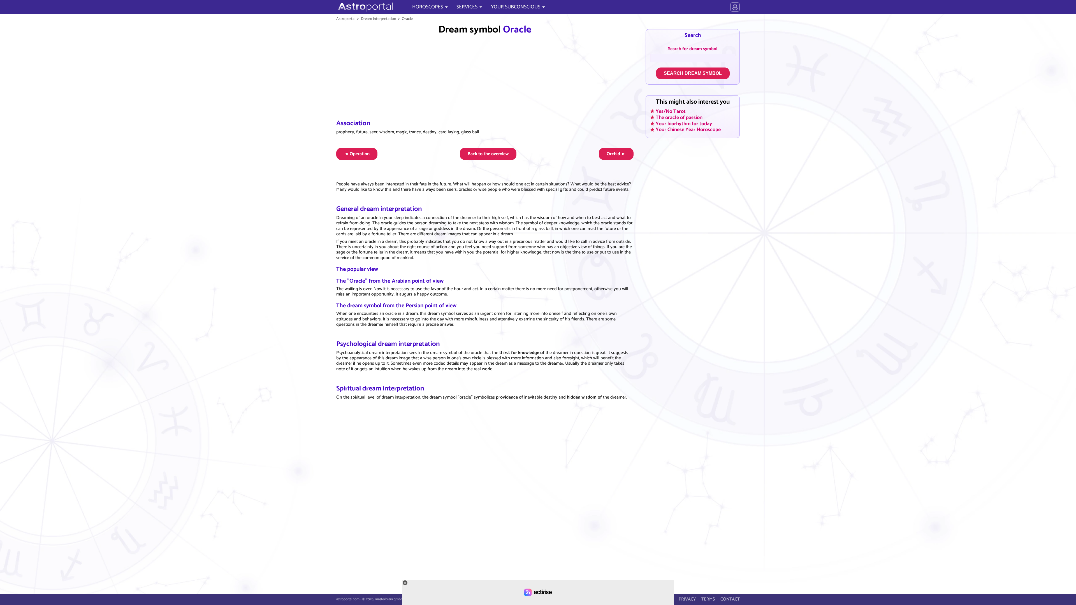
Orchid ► (616, 154)
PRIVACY (687, 599)
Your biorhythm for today (684, 123)
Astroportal (345, 18)
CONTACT (730, 599)
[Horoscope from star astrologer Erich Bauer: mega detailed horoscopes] (365, 7)
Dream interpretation (378, 18)
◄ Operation (357, 154)
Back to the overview (488, 154)
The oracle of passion (679, 117)
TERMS (708, 599)
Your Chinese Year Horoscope (688, 130)
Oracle (407, 18)
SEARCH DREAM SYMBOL (693, 73)
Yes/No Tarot (671, 111)
